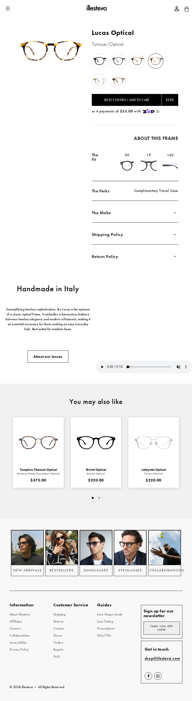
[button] (8, 8)
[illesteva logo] (96, 8)
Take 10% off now (161, 628)
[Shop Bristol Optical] (96, 442)
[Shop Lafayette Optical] (153, 442)
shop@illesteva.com (162, 658)
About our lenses (47, 356)
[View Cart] (186, 10)
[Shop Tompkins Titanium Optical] (38, 442)
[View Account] (176, 8)
